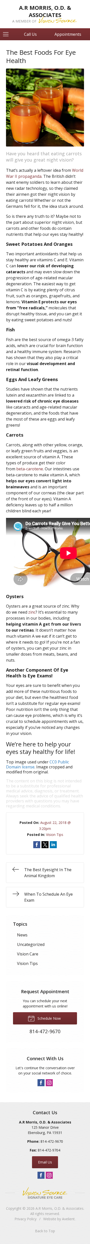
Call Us (30, 34)
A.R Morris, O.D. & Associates (60, 1208)
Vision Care (27, 954)
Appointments (67, 34)
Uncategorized (30, 944)
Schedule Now (48, 1018)
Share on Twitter (45, 844)
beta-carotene (29, 469)
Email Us (45, 1162)
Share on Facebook (36, 844)
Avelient (68, 1218)
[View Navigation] (7, 34)
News (22, 935)
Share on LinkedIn (53, 844)
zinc (32, 612)
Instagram (49, 1082)
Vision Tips (54, 834)
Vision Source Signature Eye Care (45, 1193)
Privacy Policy (25, 1218)
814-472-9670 (51, 1141)
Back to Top (45, 1230)
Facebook (41, 1082)
